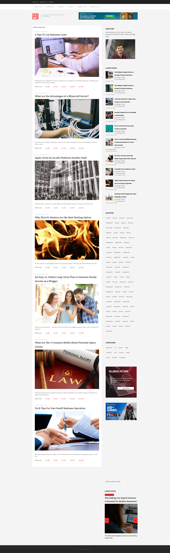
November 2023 (109, 242)
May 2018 (114, 326)
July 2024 (116, 232)
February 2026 (130, 218)
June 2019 (108, 311)
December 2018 (125, 316)
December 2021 (125, 267)
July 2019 (132, 306)
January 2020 (109, 301)
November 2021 (109, 272)
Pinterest (80, 86)
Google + (63, 86)
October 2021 (117, 272)
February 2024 (123, 237)
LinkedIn (71, 86)
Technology (49, 7)
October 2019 (108, 306)
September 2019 (117, 306)
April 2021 (108, 282)
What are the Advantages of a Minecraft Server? (62, 96)
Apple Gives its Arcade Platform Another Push (61, 158)
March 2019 (127, 311)
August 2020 (117, 291)
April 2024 (108, 237)
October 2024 (126, 228)
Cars (115, 347)
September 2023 (118, 242)
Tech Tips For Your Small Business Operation (60, 408)
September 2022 (117, 257)
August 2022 (125, 257)
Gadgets (71, 7)
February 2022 (109, 267)
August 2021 (108, 277)
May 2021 (128, 277)
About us (35, 2)
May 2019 (114, 311)
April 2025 (123, 223)
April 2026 (115, 218)
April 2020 (114, 296)
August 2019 (125, 306)
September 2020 (109, 291)
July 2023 (108, 247)
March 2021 (115, 282)
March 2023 (121, 247)
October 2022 (109, 257)
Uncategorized (122, 357)
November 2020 (118, 287)
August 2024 (108, 232)
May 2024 (128, 232)
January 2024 (131, 237)
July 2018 (132, 321)
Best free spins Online (113, 481)
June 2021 (122, 277)
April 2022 (121, 262)
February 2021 (123, 282)
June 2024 (122, 232)
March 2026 (121, 218)
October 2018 (117, 321)
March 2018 (127, 326)
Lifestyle (128, 352)
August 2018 (125, 321)
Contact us (43, 2)
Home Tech (38, 7)
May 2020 (108, 296)
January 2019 (117, 316)
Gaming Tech (81, 7)
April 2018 (121, 326)
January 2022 (117, 267)
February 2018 (109, 331)
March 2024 (115, 237)
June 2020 (131, 291)
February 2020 (129, 296)
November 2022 (126, 252)
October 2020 (126, 287)
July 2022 (132, 257)
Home (115, 352)
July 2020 (125, 291)
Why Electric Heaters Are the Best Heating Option (63, 217)
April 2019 (121, 311)
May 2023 (114, 247)
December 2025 (109, 223)
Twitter (47, 86)
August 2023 (126, 242)
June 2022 (108, 262)
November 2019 (126, 301)
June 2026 (108, 218)
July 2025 (117, 223)
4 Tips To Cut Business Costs (51, 35)
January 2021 (131, 282)
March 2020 (121, 296)
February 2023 (129, 247)
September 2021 (126, 272)
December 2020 (109, 287)
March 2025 (130, 223)
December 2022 (117, 252)
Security (61, 7)
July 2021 (115, 277)
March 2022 (128, 262)
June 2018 (108, 326)
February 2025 (109, 228)
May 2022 (115, 262)
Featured (120, 347)
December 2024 (118, 228)
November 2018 (109, 321)
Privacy (51, 2)
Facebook (55, 86)
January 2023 (109, 252)
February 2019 (109, 316)
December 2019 (117, 301)
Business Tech (95, 7)
